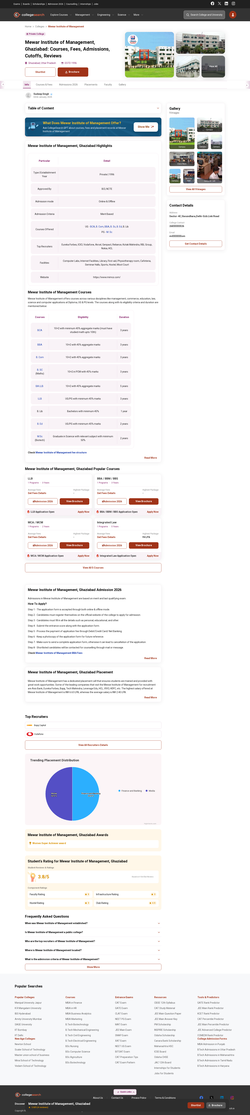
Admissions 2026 (68, 84)
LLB (40, 398)
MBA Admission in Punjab (211, 1044)
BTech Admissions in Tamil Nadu (214, 1060)
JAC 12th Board (162, 1062)
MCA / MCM (35, 522)
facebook (201, 1098)
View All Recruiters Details (93, 745)
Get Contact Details (196, 243)
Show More (93, 967)
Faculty (108, 84)
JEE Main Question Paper (167, 1013)
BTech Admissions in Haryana (213, 1066)
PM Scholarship (162, 1024)
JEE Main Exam (123, 1030)
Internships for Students (167, 1068)
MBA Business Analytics (78, 1013)
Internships (85, 4)
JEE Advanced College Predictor (214, 1030)
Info (27, 84)
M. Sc (109, 232)
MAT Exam (121, 1024)
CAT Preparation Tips (126, 1057)
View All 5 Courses (93, 567)
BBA (107, 226)
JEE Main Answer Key (165, 1019)
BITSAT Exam (122, 1051)
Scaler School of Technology (30, 1049)
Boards (26, 4)
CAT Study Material (164, 1008)
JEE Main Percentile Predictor (213, 1024)
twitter (211, 1098)
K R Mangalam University (28, 1008)
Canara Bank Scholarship (167, 1040)
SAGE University (23, 1024)
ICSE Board (160, 1051)
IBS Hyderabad (23, 1013)
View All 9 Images (196, 189)
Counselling (71, 4)
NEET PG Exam (123, 1019)
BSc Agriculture (73, 1057)
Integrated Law (106, 522)
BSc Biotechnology (75, 1062)
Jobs (96, 4)
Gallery (122, 84)
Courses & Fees (44, 84)
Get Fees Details (37, 493)
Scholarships (39, 4)
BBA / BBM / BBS (107, 478)
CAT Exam (120, 1002)
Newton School (23, 1044)
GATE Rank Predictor (208, 1002)
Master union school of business (32, 1055)
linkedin (221, 1098)
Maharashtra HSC (163, 1046)
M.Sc (40, 436)
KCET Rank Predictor (208, 1013)
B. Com (100, 226)
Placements (91, 84)
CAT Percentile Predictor (210, 1019)
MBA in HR (71, 1008)
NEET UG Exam (123, 1046)
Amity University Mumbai (28, 1019)
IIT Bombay (21, 1030)
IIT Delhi (19, 1035)
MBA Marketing (73, 1019)
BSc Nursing (71, 1046)
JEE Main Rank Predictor (210, 1008)
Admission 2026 (55, 4)
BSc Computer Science (77, 1051)
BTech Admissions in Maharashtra (215, 1055)
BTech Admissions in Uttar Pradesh (216, 1049)
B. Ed (119, 226)
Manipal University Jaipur (28, 1002)
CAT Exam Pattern (125, 1062)
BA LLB (40, 386)
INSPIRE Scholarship (165, 1030)
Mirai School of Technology (29, 1060)
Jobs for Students (164, 1073)
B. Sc (113, 226)
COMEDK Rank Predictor (210, 1035)
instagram (232, 1098)
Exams (17, 4)
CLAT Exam (121, 1013)
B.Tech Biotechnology (77, 1024)
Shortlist (40, 72)
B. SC (40, 369)
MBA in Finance (73, 1002)
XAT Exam (120, 1040)
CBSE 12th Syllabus (164, 1002)
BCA (92, 226)
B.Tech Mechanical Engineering (82, 1030)
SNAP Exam (121, 1035)
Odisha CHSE (161, 1057)
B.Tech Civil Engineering (78, 1035)
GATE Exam (121, 1008)
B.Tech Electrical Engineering (80, 1040)
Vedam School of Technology (30, 1066)
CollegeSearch (29, 14)
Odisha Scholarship (164, 1035)
